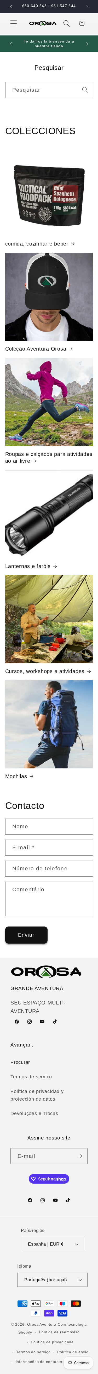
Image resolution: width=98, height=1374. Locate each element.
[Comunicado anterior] (11, 6)
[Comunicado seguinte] (87, 6)
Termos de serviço (31, 1076)
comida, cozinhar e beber (36, 244)
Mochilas (16, 776)
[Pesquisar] (85, 89)
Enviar (26, 935)
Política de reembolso (59, 1332)
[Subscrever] (79, 1156)
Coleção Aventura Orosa (35, 349)
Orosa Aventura (42, 1324)
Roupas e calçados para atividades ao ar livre (49, 457)
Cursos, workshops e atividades (45, 671)
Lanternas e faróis (28, 566)
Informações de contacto (39, 1362)
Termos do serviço (33, 1352)
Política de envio (72, 1352)
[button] (13, 23)
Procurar (20, 1062)
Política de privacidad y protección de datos (37, 1095)
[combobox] (49, 90)
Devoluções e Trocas (34, 1113)
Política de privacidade (52, 1342)
